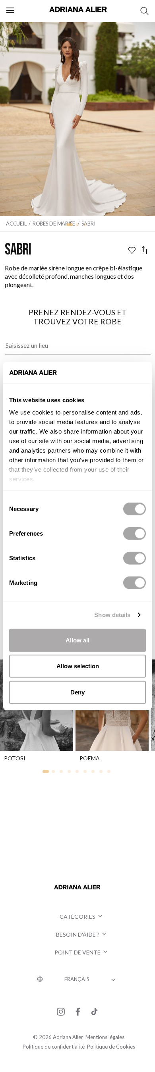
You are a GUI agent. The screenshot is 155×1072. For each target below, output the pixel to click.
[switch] (134, 533)
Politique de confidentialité (54, 1046)
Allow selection (77, 666)
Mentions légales (104, 1037)
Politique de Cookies (111, 1046)
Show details (112, 614)
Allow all (77, 639)
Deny (77, 691)
